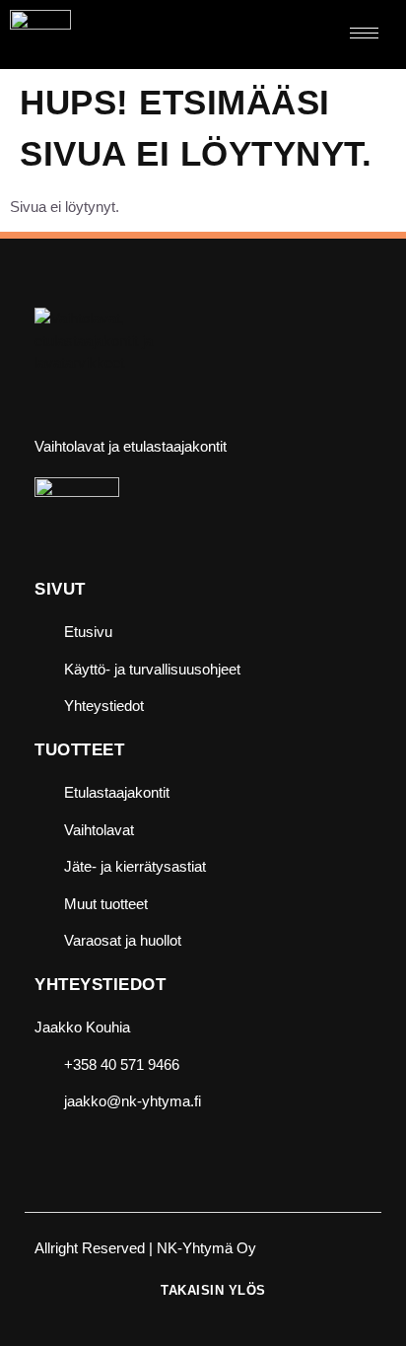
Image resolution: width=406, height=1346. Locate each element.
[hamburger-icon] (364, 33)
